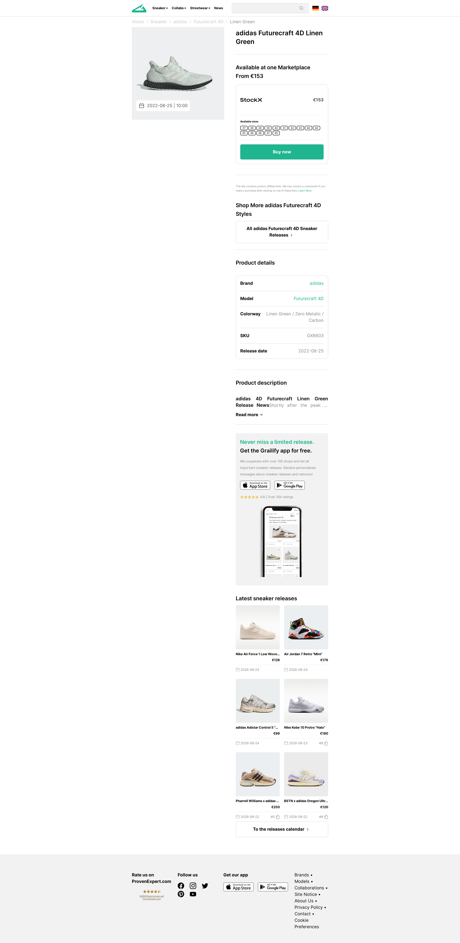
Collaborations (309, 887)
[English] (325, 8)
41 (284, 128)
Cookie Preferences (307, 923)
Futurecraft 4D (209, 21)
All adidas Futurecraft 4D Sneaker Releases (282, 232)
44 (308, 128)
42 (292, 128)
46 (252, 133)
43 (300, 128)
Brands (302, 874)
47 (268, 133)
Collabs (178, 8)
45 (243, 133)
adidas (180, 21)
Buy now (282, 151)
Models (302, 881)
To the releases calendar (278, 829)
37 (243, 128)
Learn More (305, 190)
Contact (303, 913)
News (218, 8)
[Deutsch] (315, 8)
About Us (304, 900)
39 (268, 128)
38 (252, 128)
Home (138, 21)
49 (276, 133)
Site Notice (306, 894)
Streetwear (199, 8)
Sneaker (158, 8)
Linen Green (242, 21)
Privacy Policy (309, 907)
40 (276, 128)
